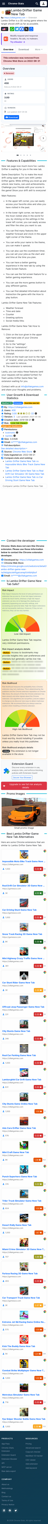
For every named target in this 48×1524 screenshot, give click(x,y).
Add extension (32, 1464)
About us (5, 1484)
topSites (9, 436)
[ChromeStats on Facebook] (9, 1510)
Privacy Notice (8, 1504)
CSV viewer (31, 1460)
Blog (3, 1492)
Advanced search (33, 1448)
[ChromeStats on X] (15, 1510)
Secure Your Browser (22, 777)
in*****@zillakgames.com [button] (24, 442)
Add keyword (31, 1468)
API (3, 1463)
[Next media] (43, 138)
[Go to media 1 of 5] (17, 155)
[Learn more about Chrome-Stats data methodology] (34, 451)
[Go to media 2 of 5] (20, 155)
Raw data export (9, 1471)
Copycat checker (33, 1452)
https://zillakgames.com (14, 17)
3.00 (23, 413)
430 (14, 410)
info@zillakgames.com (32, 386)
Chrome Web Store (22, 451)
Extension (33, 17)
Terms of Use (7, 1500)
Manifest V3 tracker (34, 1456)
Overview (8, 49)
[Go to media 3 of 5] (24, 155)
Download (24, 49)
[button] (3, 3)
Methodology (7, 1488)
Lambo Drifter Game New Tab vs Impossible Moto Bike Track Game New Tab (25, 464)
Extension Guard (9, 1455)
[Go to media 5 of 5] (30, 155)
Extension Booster (9, 1459)
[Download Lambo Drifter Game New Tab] (24, 113)
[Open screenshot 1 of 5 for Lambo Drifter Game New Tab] (23, 138)
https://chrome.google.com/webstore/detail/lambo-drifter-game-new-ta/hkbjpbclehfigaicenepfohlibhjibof (24, 569)
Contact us (6, 1496)
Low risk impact (19, 423)
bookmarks (10, 432)
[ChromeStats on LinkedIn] (4, 1510)
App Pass (6, 1444)
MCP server (7, 1467)
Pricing (28, 1444)
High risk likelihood (11, 426)
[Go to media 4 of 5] (27, 155)
